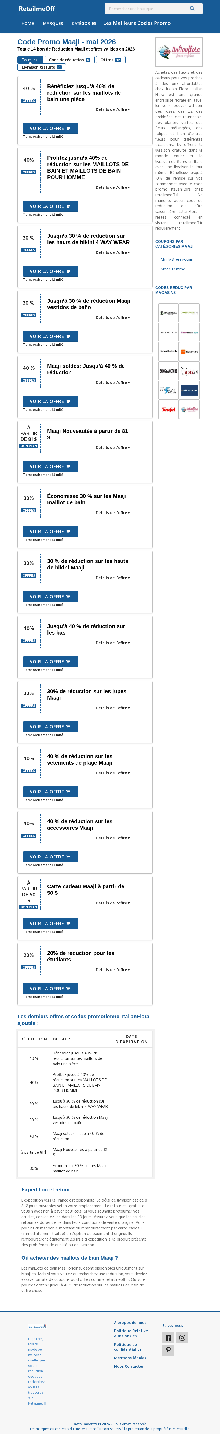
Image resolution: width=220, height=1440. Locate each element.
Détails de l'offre (111, 109)
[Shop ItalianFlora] (179, 51)
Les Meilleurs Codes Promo (137, 23)
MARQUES (53, 23)
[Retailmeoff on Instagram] (182, 1337)
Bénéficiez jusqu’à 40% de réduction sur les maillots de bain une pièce (84, 92)
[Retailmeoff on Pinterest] (168, 1350)
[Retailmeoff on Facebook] (168, 1337)
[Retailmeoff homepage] (37, 9)
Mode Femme (173, 268)
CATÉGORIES (84, 23)
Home (27, 23)
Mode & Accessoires (178, 259)
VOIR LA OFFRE (47, 128)
